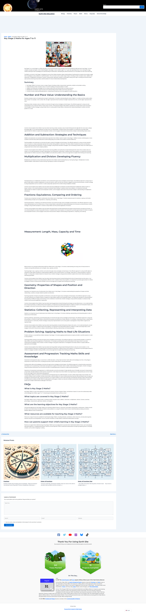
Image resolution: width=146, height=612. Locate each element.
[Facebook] (58, 534)
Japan (74, 586)
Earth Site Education (47, 14)
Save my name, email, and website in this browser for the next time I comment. (24, 522)
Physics (75, 13)
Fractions (6, 481)
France (63, 586)
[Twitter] (64, 534)
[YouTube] (70, 534)
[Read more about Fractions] (21, 461)
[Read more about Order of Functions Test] (96, 461)
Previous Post (5, 434)
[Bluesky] (81, 534)
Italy (99, 582)
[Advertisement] (58, 26)
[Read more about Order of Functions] (59, 461)
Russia (73, 580)
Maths (80, 13)
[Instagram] (75, 534)
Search (104, 4)
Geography (92, 13)
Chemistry (69, 13)
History (86, 13)
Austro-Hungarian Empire (75, 582)
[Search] (142, 7)
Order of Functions (46, 481)
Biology (63, 13)
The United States (94, 586)
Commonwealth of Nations (73, 598)
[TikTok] (87, 534)
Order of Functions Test (85, 481)
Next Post (113, 434)
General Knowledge (101, 13)
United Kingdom (65, 580)
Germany (93, 582)
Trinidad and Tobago (50, 598)
